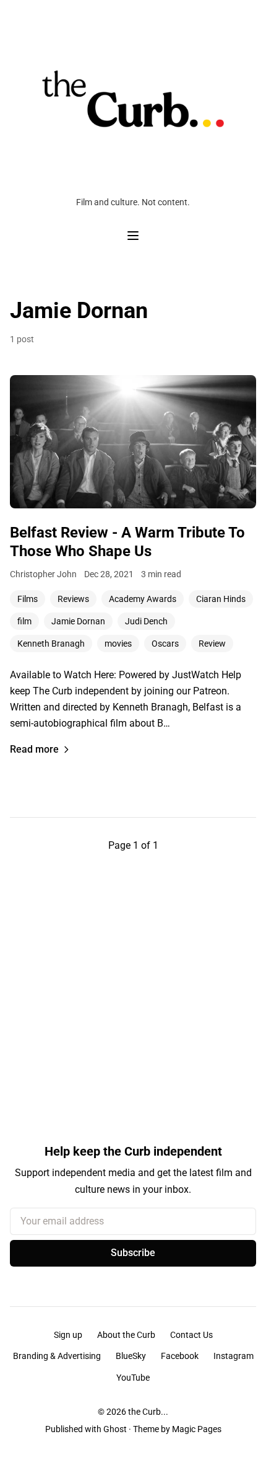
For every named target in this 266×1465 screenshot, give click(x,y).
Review (212, 643)
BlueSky (131, 1356)
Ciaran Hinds (221, 599)
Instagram (233, 1356)
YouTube (133, 1378)
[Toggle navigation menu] (133, 235)
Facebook (180, 1356)
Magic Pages (196, 1429)
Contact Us (191, 1335)
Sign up (68, 1335)
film (24, 621)
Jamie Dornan (78, 621)
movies (118, 643)
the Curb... (148, 1412)
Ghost (115, 1429)
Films (27, 599)
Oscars (165, 643)
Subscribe (133, 1253)
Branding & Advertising (57, 1356)
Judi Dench (146, 621)
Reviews (73, 599)
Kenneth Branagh (51, 643)
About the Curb (126, 1335)
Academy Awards (142, 599)
